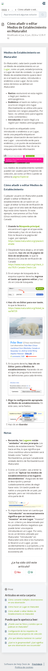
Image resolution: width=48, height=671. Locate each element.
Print (10, 589)
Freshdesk (37, 664)
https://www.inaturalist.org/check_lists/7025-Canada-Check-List (25, 266)
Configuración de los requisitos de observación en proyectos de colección (25, 632)
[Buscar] (42, 14)
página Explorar (21, 176)
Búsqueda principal (29, 226)
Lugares (27, 440)
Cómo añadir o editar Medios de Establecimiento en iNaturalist (22, 612)
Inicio (4, 9)
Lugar (7, 69)
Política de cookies (24, 667)
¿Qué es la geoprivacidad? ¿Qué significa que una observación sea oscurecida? (25, 644)
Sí (32, 572)
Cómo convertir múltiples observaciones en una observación (25, 601)
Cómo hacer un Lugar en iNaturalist (23, 607)
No (19, 572)
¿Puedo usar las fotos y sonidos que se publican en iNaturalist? (25, 625)
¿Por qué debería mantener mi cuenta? (25, 638)
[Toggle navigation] (43, 3)
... (12, 9)
